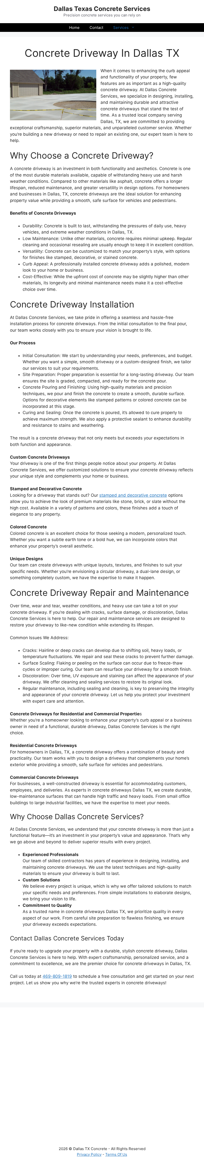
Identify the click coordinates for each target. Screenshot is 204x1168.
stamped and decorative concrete (133, 495)
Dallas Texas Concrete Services (102, 8)
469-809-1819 (57, 976)
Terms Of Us (116, 1154)
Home (74, 27)
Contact (96, 27)
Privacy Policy (89, 1154)
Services (121, 27)
